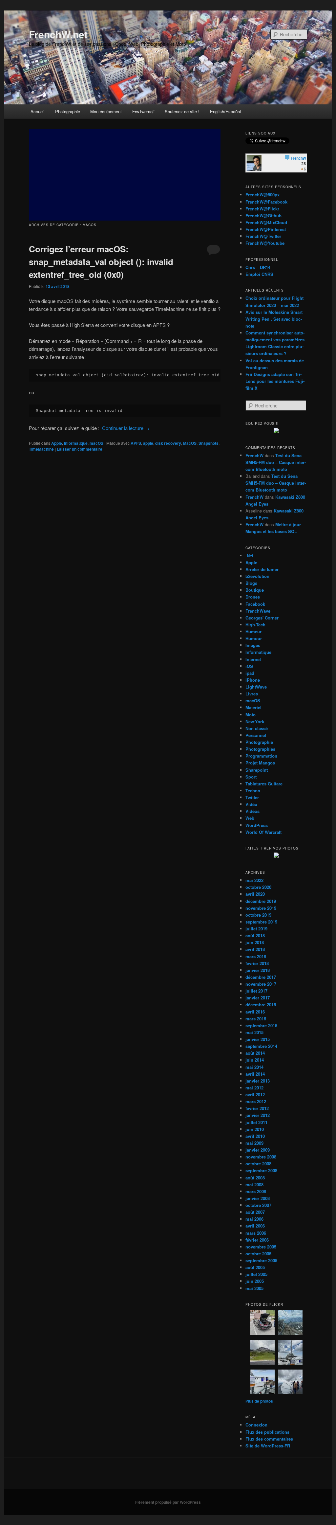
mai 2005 (254, 1288)
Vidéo (251, 804)
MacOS (190, 443)
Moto (250, 714)
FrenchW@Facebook (266, 202)
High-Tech (255, 624)
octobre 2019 (258, 915)
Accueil (38, 111)
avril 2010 (255, 1136)
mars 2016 (255, 1018)
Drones (252, 597)
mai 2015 (254, 1032)
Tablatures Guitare (264, 783)
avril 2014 (255, 1074)
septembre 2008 (261, 1170)
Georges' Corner (262, 618)
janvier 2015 (257, 1039)
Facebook (255, 604)
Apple (56, 443)
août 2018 (255, 935)
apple (148, 443)
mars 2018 (255, 956)
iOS (249, 666)
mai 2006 (254, 1219)
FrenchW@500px (262, 194)
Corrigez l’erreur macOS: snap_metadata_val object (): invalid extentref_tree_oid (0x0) (101, 261)
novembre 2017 (260, 984)
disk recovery (168, 443)
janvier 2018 (257, 970)
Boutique (254, 590)
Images (252, 645)
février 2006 (257, 1240)
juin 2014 (254, 1060)
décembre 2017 (260, 977)
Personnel (255, 735)
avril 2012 (255, 1094)
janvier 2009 (257, 1150)
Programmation (261, 756)
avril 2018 (255, 949)
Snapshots (209, 443)
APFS (136, 443)
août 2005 (255, 1267)
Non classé (256, 728)
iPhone (252, 680)
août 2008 (255, 1178)
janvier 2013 (257, 1081)
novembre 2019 (260, 908)
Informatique (76, 443)
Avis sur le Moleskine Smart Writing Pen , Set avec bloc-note (274, 319)
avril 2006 (255, 1226)
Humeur (253, 631)
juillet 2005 (256, 1274)
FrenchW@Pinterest (265, 229)
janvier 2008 (257, 1198)
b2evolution (257, 576)
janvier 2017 (257, 998)
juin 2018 (254, 942)
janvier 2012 (257, 1115)
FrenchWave (257, 611)
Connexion (256, 1425)
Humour (253, 638)
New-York (254, 721)
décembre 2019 (260, 901)
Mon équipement (106, 111)
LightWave (256, 687)
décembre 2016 (260, 1004)
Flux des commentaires (269, 1439)
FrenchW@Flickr (262, 209)
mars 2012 (255, 1101)
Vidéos (252, 811)
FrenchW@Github (263, 215)
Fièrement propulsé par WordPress (168, 1502)
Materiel (253, 707)
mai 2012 (254, 1088)
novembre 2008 (260, 1157)
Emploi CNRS (259, 274)
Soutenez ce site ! (182, 111)
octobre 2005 (258, 1253)
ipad (249, 673)
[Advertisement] (124, 175)
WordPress (256, 825)
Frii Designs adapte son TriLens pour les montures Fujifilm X (274, 381)
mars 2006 (255, 1233)
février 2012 (257, 1108)
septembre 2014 (261, 1046)
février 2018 (257, 963)
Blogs (251, 583)
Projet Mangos (260, 763)
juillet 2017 (256, 991)
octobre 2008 (258, 1163)
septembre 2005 (261, 1260)
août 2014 (255, 1053)
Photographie (67, 111)
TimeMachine (41, 449)
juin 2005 (254, 1281)
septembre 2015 (261, 1025)
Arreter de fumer (262, 569)
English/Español (225, 111)
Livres (251, 694)
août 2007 (255, 1212)
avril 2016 (255, 1012)
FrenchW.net (58, 34)
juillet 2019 (256, 928)
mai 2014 (254, 1067)
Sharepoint (256, 770)
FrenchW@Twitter (263, 236)
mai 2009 (254, 1143)
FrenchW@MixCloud (266, 222)
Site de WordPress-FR (267, 1446)
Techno (252, 790)
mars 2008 (255, 1191)
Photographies (260, 749)
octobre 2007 (258, 1205)
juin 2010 (254, 1129)
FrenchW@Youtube (264, 243)
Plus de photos (259, 1401)
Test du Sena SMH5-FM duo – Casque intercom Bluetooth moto (275, 462)
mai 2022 (254, 880)
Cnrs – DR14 (257, 267)
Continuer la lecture (126, 427)
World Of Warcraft (263, 832)
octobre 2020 (258, 887)
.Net (249, 555)
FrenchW (254, 455)
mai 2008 (254, 1184)
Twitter (252, 797)
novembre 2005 (260, 1247)
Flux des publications (267, 1432)
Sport (251, 777)
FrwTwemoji (143, 111)
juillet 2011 (256, 1122)
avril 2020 (255, 894)
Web (249, 818)
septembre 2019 (261, 922)
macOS (96, 443)
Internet (253, 659)
